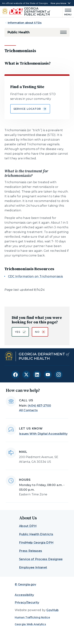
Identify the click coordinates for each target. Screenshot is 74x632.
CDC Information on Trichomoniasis (35, 276)
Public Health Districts (36, 534)
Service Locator (27, 108)
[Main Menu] (67, 11)
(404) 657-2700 (39, 405)
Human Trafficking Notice (32, 617)
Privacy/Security (27, 602)
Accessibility (24, 595)
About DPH (27, 526)
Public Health (18, 32)
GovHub (52, 610)
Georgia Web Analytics (30, 624)
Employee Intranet (33, 567)
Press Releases (30, 551)
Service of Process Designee (41, 559)
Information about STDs (24, 22)
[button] (63, 32)
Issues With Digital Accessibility (43, 433)
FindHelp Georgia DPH (36, 542)
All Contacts (28, 410)
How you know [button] (58, 3)
